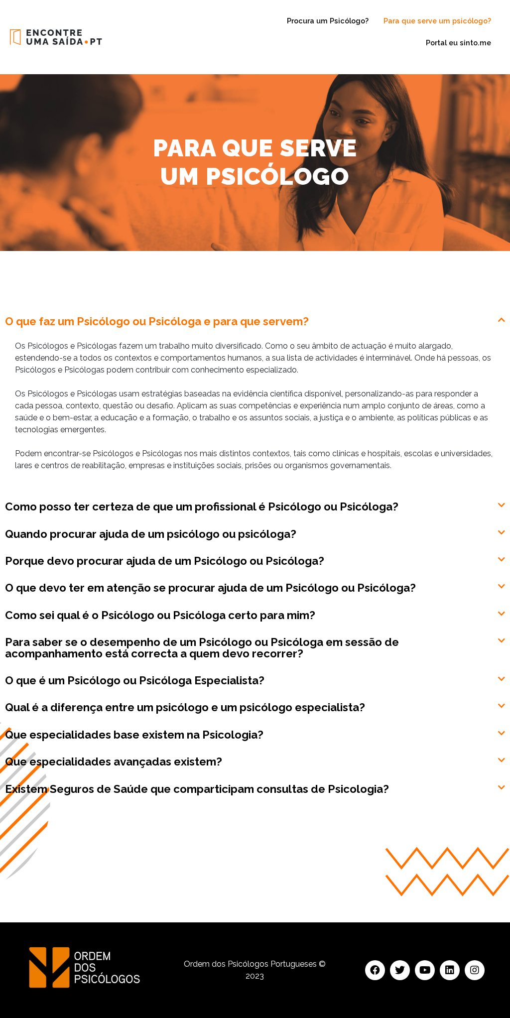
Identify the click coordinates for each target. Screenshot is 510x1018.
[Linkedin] (450, 970)
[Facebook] (375, 970)
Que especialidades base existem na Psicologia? (134, 734)
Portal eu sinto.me (458, 42)
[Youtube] (425, 970)
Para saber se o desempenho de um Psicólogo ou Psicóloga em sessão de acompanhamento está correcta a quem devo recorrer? (202, 647)
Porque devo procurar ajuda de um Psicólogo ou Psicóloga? (164, 560)
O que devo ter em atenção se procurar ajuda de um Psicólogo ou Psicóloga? (210, 587)
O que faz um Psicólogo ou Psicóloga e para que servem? (157, 321)
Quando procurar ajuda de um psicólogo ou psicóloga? (150, 533)
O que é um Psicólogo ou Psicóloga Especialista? (134, 680)
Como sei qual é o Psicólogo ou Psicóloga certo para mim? (160, 615)
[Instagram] (475, 970)
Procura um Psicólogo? (328, 20)
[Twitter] (400, 970)
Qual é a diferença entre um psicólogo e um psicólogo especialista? (185, 707)
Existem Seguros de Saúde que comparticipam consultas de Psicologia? (197, 788)
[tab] (255, 319)
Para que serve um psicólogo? (437, 20)
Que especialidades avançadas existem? (113, 761)
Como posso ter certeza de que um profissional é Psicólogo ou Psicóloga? (201, 506)
